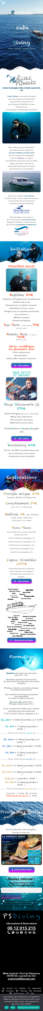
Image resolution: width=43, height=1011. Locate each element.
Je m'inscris (14, 896)
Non (12, 1007)
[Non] (40, 1002)
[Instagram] (26, 932)
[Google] (34, 932)
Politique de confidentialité (28, 1007)
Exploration (18, 48)
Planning (32, 48)
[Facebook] (21, 932)
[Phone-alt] (9, 932)
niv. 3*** (29, 789)
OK (6, 1007)
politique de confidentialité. (21, 906)
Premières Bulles (21, 266)
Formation (26, 48)
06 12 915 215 (21, 928)
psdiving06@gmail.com (21, 978)
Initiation (10, 48)
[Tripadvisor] (30, 932)
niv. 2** (29, 759)
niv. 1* (29, 733)
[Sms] (13, 932)
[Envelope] (17, 932)
